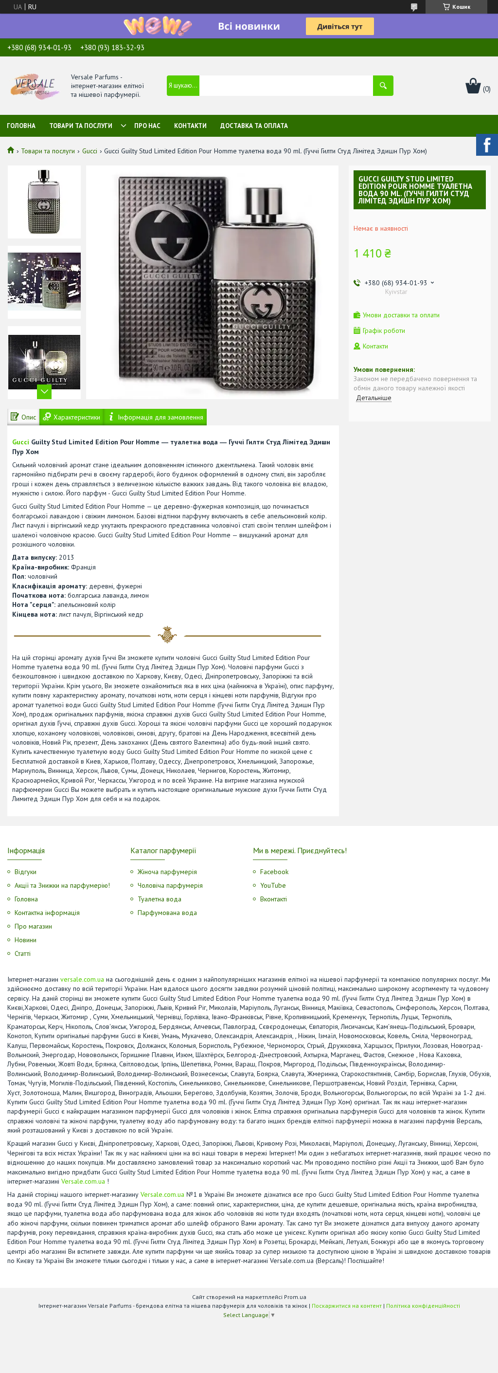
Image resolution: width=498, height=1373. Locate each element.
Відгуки (25, 871)
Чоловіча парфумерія (170, 885)
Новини (25, 939)
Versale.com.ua (83, 1181)
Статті (23, 953)
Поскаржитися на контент (347, 1305)
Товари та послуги (80, 126)
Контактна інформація (47, 912)
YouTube (273, 885)
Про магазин (33, 926)
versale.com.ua (82, 979)
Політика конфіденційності (423, 1305)
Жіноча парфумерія (167, 871)
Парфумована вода (167, 912)
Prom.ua (295, 1296)
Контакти (190, 126)
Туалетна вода (159, 899)
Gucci (89, 150)
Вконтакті (273, 899)
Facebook (274, 871)
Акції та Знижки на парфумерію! (62, 885)
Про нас (147, 126)
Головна (21, 126)
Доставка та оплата (254, 126)
